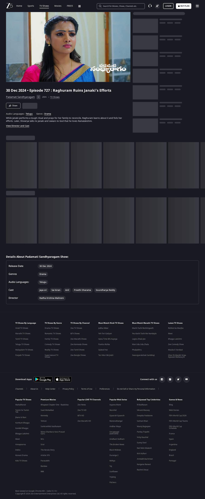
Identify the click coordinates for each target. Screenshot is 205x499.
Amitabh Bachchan (145, 459)
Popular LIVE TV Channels (89, 400)
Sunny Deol (141, 442)
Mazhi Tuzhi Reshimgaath (142, 328)
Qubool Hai (103, 349)
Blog (171, 404)
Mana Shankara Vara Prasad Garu (53, 433)
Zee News (82, 404)
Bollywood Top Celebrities (148, 400)
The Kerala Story (48, 450)
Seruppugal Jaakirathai (114, 433)
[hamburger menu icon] (197, 6)
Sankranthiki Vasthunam (51, 426)
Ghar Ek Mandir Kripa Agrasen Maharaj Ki (177, 356)
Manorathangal (116, 421)
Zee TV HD (82, 410)
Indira (17, 450)
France (172, 433)
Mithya (112, 460)
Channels (19, 389)
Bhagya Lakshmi (175, 339)
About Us (34, 389)
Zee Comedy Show (176, 344)
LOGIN (168, 6)
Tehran (44, 421)
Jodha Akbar (103, 328)
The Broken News (117, 444)
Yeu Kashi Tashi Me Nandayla (144, 333)
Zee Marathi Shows (78, 339)
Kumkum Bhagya (22, 422)
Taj (111, 466)
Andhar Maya (115, 426)
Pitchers (113, 482)
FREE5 (70, 6)
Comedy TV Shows (52, 344)
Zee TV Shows (76, 328)
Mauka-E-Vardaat (175, 349)
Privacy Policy (68, 389)
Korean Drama (21, 455)
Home (19, 6)
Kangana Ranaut (144, 464)
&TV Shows (75, 333)
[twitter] (178, 379)
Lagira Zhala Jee (139, 339)
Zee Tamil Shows (77, 349)
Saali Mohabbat (47, 410)
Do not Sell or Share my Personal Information (136, 389)
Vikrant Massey (143, 410)
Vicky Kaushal (142, 437)
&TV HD (81, 415)
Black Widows (115, 450)
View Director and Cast (17, 125)
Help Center (50, 389)
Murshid (113, 410)
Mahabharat (20, 404)
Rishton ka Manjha (175, 328)
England (172, 450)
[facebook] (162, 379)
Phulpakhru (137, 349)
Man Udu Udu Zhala (140, 344)
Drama (47, 113)
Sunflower (114, 471)
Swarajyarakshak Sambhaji (143, 355)
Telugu (29, 113)
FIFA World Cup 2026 (177, 415)
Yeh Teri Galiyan (105, 333)
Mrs (42, 439)
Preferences (105, 389)
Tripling (113, 477)
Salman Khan (142, 421)
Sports (31, 6)
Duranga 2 (114, 455)
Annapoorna (20, 444)
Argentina (173, 444)
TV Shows (44, 6)
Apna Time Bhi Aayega (107, 339)
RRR (42, 471)
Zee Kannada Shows (78, 344)
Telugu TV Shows (22, 344)
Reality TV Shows (52, 349)
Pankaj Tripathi (143, 432)
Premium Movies (48, 400)
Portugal (172, 460)
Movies (57, 6)
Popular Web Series (118, 400)
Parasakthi (45, 460)
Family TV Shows (52, 339)
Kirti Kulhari (142, 453)
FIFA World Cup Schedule (175, 427)
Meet (170, 333)
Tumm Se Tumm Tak (22, 411)
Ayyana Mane (115, 404)
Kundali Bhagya (21, 428)
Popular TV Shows (23, 400)
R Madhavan (142, 404)
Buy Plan (184, 6)
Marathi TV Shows (22, 333)
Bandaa (44, 466)
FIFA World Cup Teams (178, 421)
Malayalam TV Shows (24, 349)
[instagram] (170, 379)
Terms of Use (86, 389)
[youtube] (186, 379)
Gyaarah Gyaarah (117, 415)
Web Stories (174, 410)
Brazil (171, 455)
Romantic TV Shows (53, 333)
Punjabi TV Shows (22, 355)
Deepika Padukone (145, 415)
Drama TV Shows (52, 328)
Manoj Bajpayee (143, 426)
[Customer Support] (150, 6)
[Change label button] (157, 6)
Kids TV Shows (21, 460)
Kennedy (44, 415)
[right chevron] (202, 165)
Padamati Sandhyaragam (20, 97)
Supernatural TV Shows (51, 356)
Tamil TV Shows (21, 339)
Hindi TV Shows (21, 328)
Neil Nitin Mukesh (144, 448)
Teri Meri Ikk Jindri (105, 355)
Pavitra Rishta (104, 344)
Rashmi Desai (142, 469)
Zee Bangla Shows (78, 355)
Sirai (42, 444)
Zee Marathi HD (84, 421)
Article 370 (45, 455)
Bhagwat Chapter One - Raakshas (55, 404)
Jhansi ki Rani (20, 417)
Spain (171, 439)
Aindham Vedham (117, 439)
